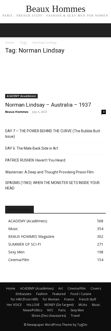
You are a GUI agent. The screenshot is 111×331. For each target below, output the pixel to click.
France (69, 299)
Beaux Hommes (16, 112)
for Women (51, 299)
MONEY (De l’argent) (59, 305)
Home (9, 42)
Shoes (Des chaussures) (48, 315)
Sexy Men (77, 310)
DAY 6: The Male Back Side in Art (31, 148)
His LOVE (33, 305)
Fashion (41, 294)
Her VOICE (14, 305)
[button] (104, 30)
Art (60, 288)
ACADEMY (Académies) (21, 96)
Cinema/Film (77, 288)
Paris (62, 310)
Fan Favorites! (19, 210)
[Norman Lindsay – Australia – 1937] (55, 79)
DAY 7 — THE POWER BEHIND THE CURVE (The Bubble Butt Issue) (52, 133)
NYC (50, 310)
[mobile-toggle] (9, 30)
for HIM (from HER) (24, 299)
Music (96, 305)
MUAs (82, 305)
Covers (96, 288)
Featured (59, 294)
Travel (75, 315)
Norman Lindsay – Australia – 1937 (48, 105)
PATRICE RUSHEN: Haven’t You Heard (35, 160)
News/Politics (32, 310)
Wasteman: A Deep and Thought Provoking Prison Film (49, 172)
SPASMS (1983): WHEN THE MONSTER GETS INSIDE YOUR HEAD (52, 185)
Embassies (23, 294)
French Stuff (87, 299)
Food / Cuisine (80, 294)
